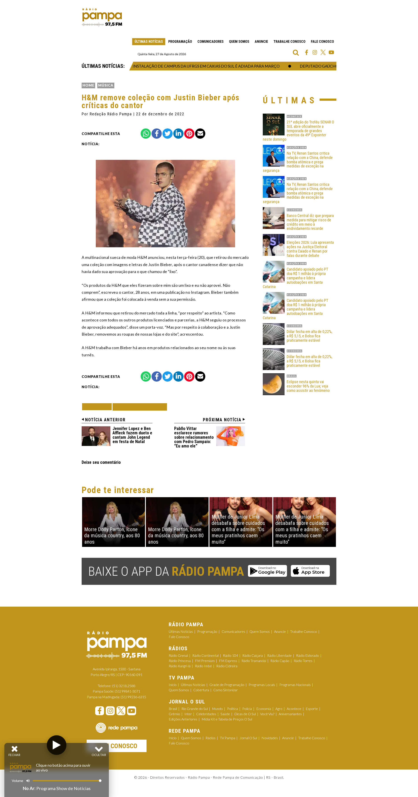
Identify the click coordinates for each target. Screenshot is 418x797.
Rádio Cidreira (226, 666)
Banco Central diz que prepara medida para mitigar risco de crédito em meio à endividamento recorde (310, 222)
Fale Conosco (322, 41)
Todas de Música (140, 406)
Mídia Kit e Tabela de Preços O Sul (227, 719)
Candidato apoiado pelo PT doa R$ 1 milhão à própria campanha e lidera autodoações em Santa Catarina (295, 278)
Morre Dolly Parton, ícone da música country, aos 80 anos (112, 535)
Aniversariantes (290, 714)
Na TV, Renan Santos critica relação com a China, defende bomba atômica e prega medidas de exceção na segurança (298, 162)
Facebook (306, 52)
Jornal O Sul (248, 738)
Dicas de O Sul (245, 714)
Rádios (211, 738)
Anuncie (261, 41)
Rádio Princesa (180, 661)
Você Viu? (267, 714)
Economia (263, 709)
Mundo (217, 709)
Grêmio (174, 714)
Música (105, 85)
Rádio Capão (279, 661)
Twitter (323, 52)
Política (232, 709)
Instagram (315, 52)
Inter (188, 714)
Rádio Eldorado (307, 655)
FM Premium (205, 661)
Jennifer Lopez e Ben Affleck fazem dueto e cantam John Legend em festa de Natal (132, 435)
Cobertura (201, 690)
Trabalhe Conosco (289, 41)
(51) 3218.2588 (123, 686)
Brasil (173, 709)
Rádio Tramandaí (253, 661)
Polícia (247, 709)
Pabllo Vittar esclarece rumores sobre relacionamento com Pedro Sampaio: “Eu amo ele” (194, 437)
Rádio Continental (205, 655)
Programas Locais (262, 685)
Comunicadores (210, 41)
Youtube (331, 52)
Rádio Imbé (203, 666)
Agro (278, 709)
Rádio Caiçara (252, 655)
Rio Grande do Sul (194, 709)
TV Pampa (227, 738)
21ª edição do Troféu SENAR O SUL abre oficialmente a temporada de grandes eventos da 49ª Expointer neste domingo (298, 131)
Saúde (225, 714)
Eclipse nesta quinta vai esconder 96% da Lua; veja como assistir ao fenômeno (308, 386)
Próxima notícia (222, 419)
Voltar (98, 406)
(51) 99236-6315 (133, 697)
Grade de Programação (226, 685)
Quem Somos (239, 41)
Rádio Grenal (178, 655)
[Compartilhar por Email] (200, 133)
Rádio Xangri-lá (179, 666)
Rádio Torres (303, 661)
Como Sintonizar (225, 690)
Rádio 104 (230, 655)
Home (88, 85)
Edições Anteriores (183, 719)
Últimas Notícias (149, 41)
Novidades (269, 738)
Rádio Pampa (102, 17)
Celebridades (206, 714)
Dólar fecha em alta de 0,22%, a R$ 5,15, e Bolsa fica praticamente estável (309, 335)
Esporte (312, 709)
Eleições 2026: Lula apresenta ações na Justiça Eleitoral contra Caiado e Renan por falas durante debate (310, 249)
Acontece (294, 709)
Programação (180, 41)
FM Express (228, 661)
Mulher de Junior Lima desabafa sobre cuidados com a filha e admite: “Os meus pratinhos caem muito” (238, 529)
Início (173, 685)
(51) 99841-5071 (127, 691)
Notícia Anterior (105, 419)
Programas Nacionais (295, 685)
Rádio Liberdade (279, 655)
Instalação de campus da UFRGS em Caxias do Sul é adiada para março (189, 66)
